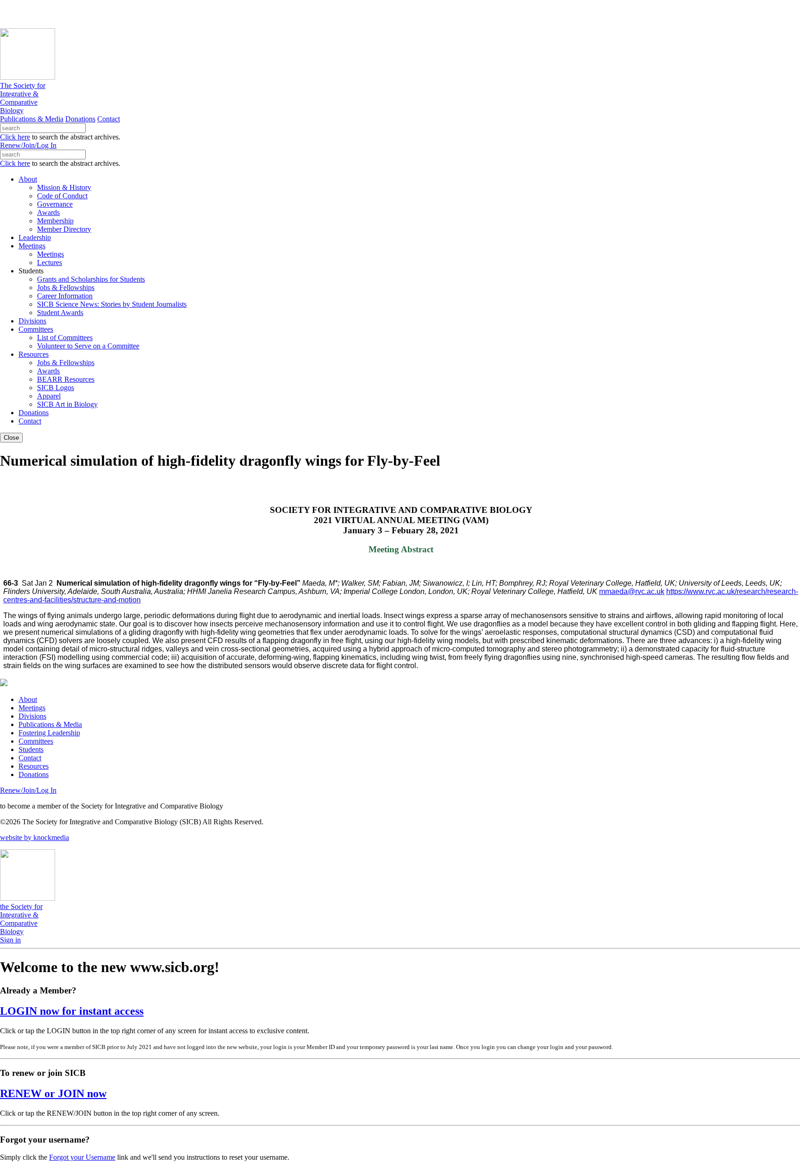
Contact (108, 119)
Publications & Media (31, 119)
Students (31, 749)
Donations (80, 119)
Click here (15, 137)
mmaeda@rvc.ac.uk (631, 591)
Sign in (10, 940)
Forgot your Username (82, 1157)
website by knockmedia (34, 837)
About (28, 699)
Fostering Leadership (49, 733)
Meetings (32, 708)
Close (11, 437)
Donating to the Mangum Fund (253, 14)
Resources (34, 766)
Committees (36, 741)
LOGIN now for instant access (72, 1011)
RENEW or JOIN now (53, 1093)
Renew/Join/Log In (28, 145)
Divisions (32, 716)
